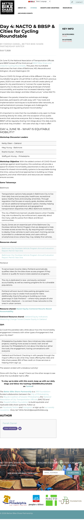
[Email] (20, 428)
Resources (67, 8)
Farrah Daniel (10, 423)
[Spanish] (33, 1)
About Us (22, 8)
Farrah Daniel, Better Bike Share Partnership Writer (22, 45)
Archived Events (25, 13)
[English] (31, 1)
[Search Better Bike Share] (72, 2)
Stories (34, 8)
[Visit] (15, 500)
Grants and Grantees (49, 8)
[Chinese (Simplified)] (29, 1)
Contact (79, 2)
